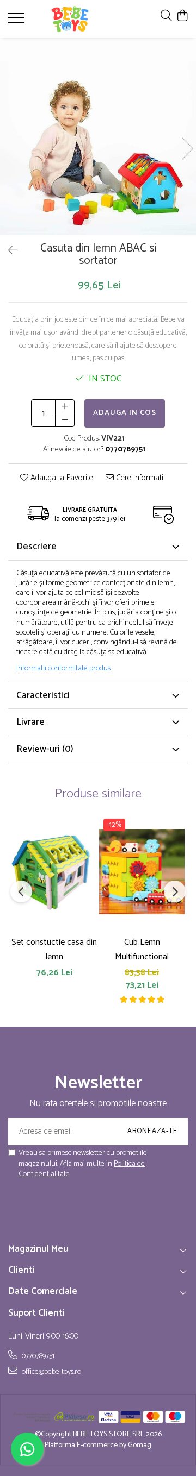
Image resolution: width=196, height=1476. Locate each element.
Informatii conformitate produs (63, 669)
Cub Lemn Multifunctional (142, 949)
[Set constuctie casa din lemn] (54, 871)
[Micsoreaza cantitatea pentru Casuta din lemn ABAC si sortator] (65, 420)
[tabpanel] (98, 137)
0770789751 (37, 1356)
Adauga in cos (124, 413)
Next (187, 148)
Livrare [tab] (30, 722)
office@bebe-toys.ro (50, 1372)
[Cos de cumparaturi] (182, 16)
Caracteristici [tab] (43, 695)
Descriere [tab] (36, 546)
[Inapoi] (8, 251)
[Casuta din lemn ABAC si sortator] (98, 137)
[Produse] (17, 21)
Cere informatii (139, 478)
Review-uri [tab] (45, 749)
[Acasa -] (70, 19)
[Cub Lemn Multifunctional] (142, 871)
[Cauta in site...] (166, 16)
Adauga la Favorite (60, 478)
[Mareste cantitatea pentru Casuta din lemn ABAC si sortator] (65, 406)
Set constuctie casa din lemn (54, 949)
